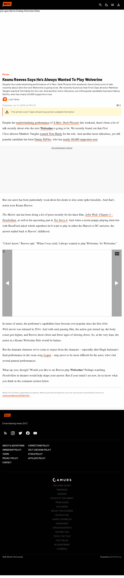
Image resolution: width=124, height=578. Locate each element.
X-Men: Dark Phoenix (66, 122)
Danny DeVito (42, 139)
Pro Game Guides (62, 485)
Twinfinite (62, 489)
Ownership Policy (11, 450)
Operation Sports (62, 527)
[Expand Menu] (112, 5)
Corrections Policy (38, 445)
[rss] (5, 433)
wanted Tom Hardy (51, 134)
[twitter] (20, 433)
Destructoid (62, 515)
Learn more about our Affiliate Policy (15, 395)
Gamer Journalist (62, 519)
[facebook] (28, 433)
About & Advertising (13, 445)
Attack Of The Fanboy (62, 498)
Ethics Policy (35, 454)
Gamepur (62, 494)
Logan (47, 355)
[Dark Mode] (106, 5)
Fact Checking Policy (39, 450)
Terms (5, 454)
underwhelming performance (32, 122)
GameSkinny (62, 523)
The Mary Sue (62, 532)
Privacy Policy (10, 458)
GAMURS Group (116, 557)
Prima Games (62, 502)
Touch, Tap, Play (62, 536)
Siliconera (62, 506)
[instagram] (13, 433)
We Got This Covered (62, 511)
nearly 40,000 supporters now (80, 139)
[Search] (100, 5)
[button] (7, 283)
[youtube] (35, 433)
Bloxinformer (62, 544)
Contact (6, 462)
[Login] (119, 5)
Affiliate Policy (36, 458)
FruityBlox (62, 540)
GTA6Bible (62, 549)
